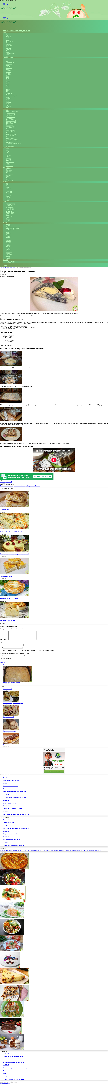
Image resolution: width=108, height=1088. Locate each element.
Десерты (6, 181)
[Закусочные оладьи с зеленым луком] (11, 701)
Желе (7, 184)
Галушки (8, 73)
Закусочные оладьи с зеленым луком (13, 703)
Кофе (7, 151)
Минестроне (9, 41)
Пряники (8, 242)
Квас (7, 152)
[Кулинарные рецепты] (8, 14)
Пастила (8, 195)
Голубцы (8, 74)
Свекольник (9, 46)
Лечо (7, 172)
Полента (8, 106)
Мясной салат (9, 118)
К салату (8, 221)
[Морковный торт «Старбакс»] (12, 1049)
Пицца (7, 244)
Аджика (8, 176)
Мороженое (9, 192)
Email (2, 645)
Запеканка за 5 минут (7, 620)
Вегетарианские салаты (12, 111)
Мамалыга (9, 93)
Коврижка (8, 257)
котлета (29, 850)
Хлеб (7, 232)
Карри (7, 84)
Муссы (7, 193)
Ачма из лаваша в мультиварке (11, 532)
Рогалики (8, 236)
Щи (7, 56)
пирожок (65, 850)
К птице (8, 219)
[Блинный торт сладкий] (11, 1033)
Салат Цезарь (10, 138)
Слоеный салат (10, 146)
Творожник (9, 254)
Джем (7, 178)
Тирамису (8, 199)
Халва (7, 200)
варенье (4, 850)
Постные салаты (10, 129)
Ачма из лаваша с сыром (9, 598)
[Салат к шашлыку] (12, 885)
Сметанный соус (10, 204)
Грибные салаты (10, 114)
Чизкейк (8, 246)
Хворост (8, 234)
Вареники (8, 72)
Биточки (8, 66)
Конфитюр (9, 170)
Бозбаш (8, 33)
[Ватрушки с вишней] (11, 715)
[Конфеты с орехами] (10, 967)
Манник (8, 250)
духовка (10, 850)
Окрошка (8, 42)
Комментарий (4, 639)
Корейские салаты (11, 115)
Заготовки (6, 167)
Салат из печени (10, 131)
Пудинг (8, 196)
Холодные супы (10, 53)
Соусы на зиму (10, 208)
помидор (72, 850)
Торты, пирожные (11, 229)
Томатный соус (10, 209)
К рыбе (8, 220)
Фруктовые (9, 159)
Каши (7, 85)
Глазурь (8, 256)
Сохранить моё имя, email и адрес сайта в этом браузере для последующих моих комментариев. (28, 650)
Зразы (7, 82)
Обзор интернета (10, 261)
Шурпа (8, 54)
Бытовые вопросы (11, 262)
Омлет (7, 97)
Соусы (5, 201)
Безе (7, 183)
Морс (7, 154)
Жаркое (8, 80)
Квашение (8, 179)
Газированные (10, 162)
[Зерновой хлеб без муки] (11, 729)
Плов (7, 103)
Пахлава (8, 240)
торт (96, 850)
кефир (26, 850)
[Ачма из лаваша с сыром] (14, 595)
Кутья (7, 189)
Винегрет (8, 110)
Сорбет (8, 197)
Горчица (8, 215)
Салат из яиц (9, 125)
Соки (7, 163)
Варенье (8, 168)
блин (1, 850)
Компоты (8, 158)
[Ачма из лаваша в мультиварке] (14, 529)
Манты (8, 94)
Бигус (7, 65)
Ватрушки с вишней (8, 717)
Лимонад (8, 160)
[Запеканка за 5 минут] (14, 617)
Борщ (7, 35)
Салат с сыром (10, 135)
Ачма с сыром (5, 509)
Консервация (9, 180)
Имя (1, 642)
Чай (7, 150)
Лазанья (8, 89)
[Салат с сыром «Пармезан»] (12, 901)
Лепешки (8, 241)
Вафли (8, 224)
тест (94, 850)
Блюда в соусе (10, 213)
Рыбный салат (10, 119)
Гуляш (7, 76)
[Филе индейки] (12, 1016)
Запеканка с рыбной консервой (11, 682)
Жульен (8, 81)
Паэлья (8, 101)
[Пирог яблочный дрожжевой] (14, 868)
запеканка (3, 482)
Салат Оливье (10, 132)
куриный (36, 850)
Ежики (7, 78)
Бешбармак (9, 64)
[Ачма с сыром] (14, 506)
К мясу (7, 217)
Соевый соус (9, 205)
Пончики (8, 253)
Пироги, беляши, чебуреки (13, 227)
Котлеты (8, 87)
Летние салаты (10, 123)
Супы (4, 32)
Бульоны (8, 36)
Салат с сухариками (11, 134)
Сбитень (8, 155)
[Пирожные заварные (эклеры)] (11, 743)
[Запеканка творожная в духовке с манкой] (14, 551)
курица (40, 850)
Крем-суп (8, 38)
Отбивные (8, 98)
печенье (55, 850)
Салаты (5, 109)
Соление (8, 175)
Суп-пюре (8, 49)
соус (87, 850)
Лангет (8, 90)
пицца (68, 850)
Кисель (8, 156)
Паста (7, 99)
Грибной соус (9, 216)
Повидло (8, 171)
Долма (7, 77)
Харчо (7, 52)
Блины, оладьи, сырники (12, 228)
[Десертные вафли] (14, 1000)
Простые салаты (10, 130)
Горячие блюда (8, 57)
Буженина (8, 70)
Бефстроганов (10, 62)
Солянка (8, 48)
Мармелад (9, 191)
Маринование (9, 174)
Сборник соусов (10, 203)
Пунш (7, 148)
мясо (49, 850)
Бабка (7, 61)
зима (18, 850)
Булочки (8, 237)
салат (83, 850)
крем (33, 850)
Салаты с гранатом (11, 144)
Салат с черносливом (12, 136)
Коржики (8, 225)
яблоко (99, 850)
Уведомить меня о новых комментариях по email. (15, 653)
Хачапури (8, 245)
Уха (7, 50)
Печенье (8, 233)
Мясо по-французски (11, 95)
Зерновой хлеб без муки (9, 731)
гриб (7, 850)
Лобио (7, 91)
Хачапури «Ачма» (6, 576)
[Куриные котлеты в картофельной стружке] (11, 951)
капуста (22, 850)
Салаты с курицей (11, 121)
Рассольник (9, 45)
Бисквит (8, 238)
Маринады (9, 211)
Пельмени (8, 102)
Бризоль (8, 69)
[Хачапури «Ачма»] (14, 573)
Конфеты (8, 188)
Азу (7, 58)
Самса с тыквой (7, 689)
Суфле (8, 258)
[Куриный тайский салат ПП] (12, 934)
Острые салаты (10, 127)
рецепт (78, 850)
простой (75, 850)
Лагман (8, 40)
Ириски (8, 187)
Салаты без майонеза (12, 139)
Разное (5, 260)
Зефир (8, 185)
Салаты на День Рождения (13, 140)
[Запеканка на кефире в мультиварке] (14, 984)
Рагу (7, 107)
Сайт (1, 647)
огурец (52, 850)
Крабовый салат (10, 117)
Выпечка (6, 223)
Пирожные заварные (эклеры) (11, 745)
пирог (61, 850)
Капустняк (8, 37)
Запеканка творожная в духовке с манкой (14, 554)
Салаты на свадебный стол (13, 143)
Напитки (5, 147)
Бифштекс (9, 68)
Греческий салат (10, 113)
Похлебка (8, 44)
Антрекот (8, 60)
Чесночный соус (10, 212)
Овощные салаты (11, 126)
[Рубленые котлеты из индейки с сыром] (12, 918)
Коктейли (8, 164)
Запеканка (9, 252)
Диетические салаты (11, 122)
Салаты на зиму (10, 142)
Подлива (8, 105)
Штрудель (8, 248)
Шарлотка (8, 249)
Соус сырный (9, 207)
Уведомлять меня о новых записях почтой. (13, 655)
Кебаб (7, 86)
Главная (2, 267)
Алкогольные (9, 166)
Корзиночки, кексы (11, 230)
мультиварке (45, 850)
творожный (9, 482)
